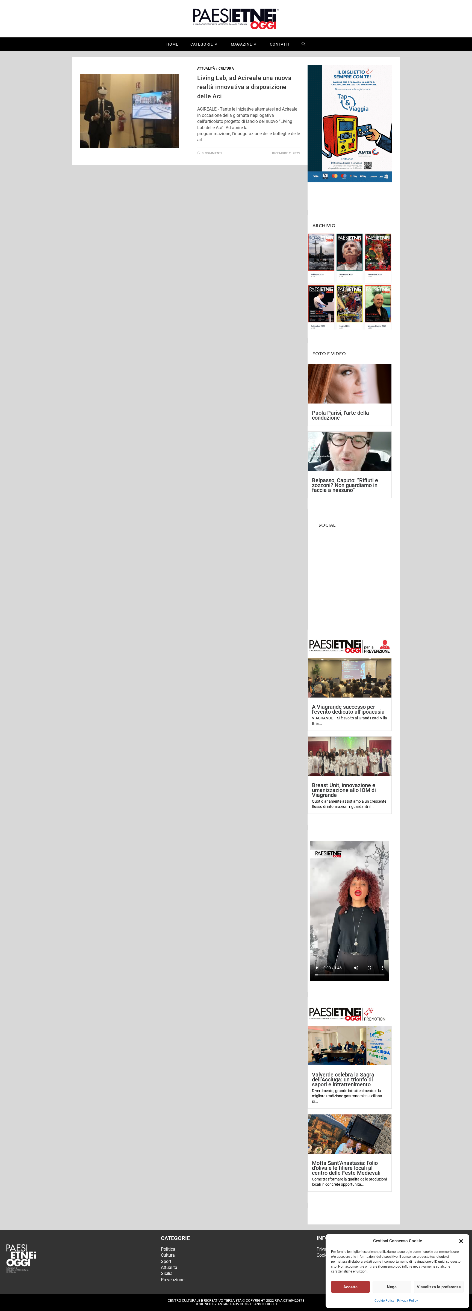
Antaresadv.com (232, 1304)
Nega (392, 1287)
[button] (461, 1241)
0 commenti (212, 153)
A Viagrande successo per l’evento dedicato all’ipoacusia (348, 709)
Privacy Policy (407, 1301)
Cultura (226, 68)
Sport (166, 1261)
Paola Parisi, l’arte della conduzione (340, 415)
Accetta (350, 1287)
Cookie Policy (384, 1301)
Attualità (206, 68)
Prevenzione (172, 1279)
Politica (168, 1249)
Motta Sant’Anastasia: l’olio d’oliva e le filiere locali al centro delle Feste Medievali (346, 1168)
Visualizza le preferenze (439, 1287)
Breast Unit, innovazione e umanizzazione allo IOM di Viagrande (344, 790)
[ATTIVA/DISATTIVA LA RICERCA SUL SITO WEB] (304, 44)
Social (327, 524)
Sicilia (167, 1273)
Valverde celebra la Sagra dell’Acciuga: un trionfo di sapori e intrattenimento (343, 1079)
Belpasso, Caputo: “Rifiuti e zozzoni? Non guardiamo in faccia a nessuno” (345, 485)
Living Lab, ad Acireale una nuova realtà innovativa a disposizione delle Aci (244, 87)
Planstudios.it (264, 1304)
